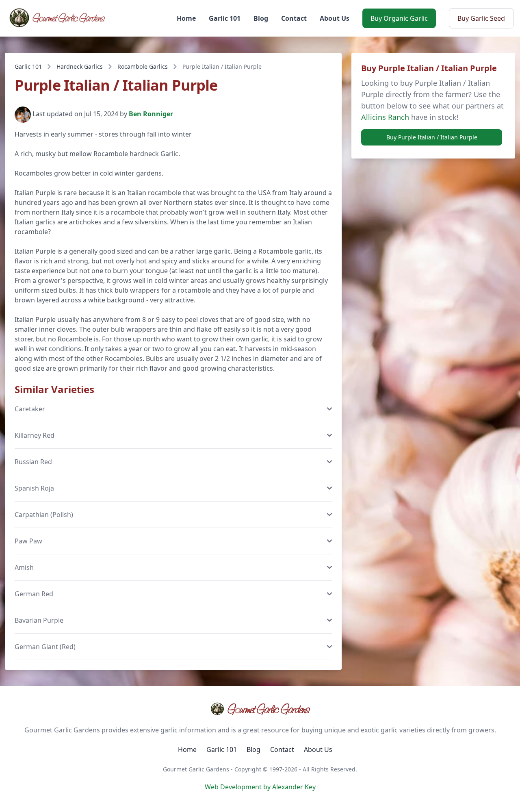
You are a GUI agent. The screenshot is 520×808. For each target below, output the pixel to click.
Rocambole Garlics (142, 66)
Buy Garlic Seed (481, 18)
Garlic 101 (224, 18)
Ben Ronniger (151, 114)
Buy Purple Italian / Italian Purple (431, 137)
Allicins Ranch (385, 117)
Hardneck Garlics (79, 66)
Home (186, 18)
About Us (334, 18)
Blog (261, 18)
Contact (294, 18)
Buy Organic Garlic (399, 18)
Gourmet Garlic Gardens (269, 708)
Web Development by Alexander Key (260, 786)
